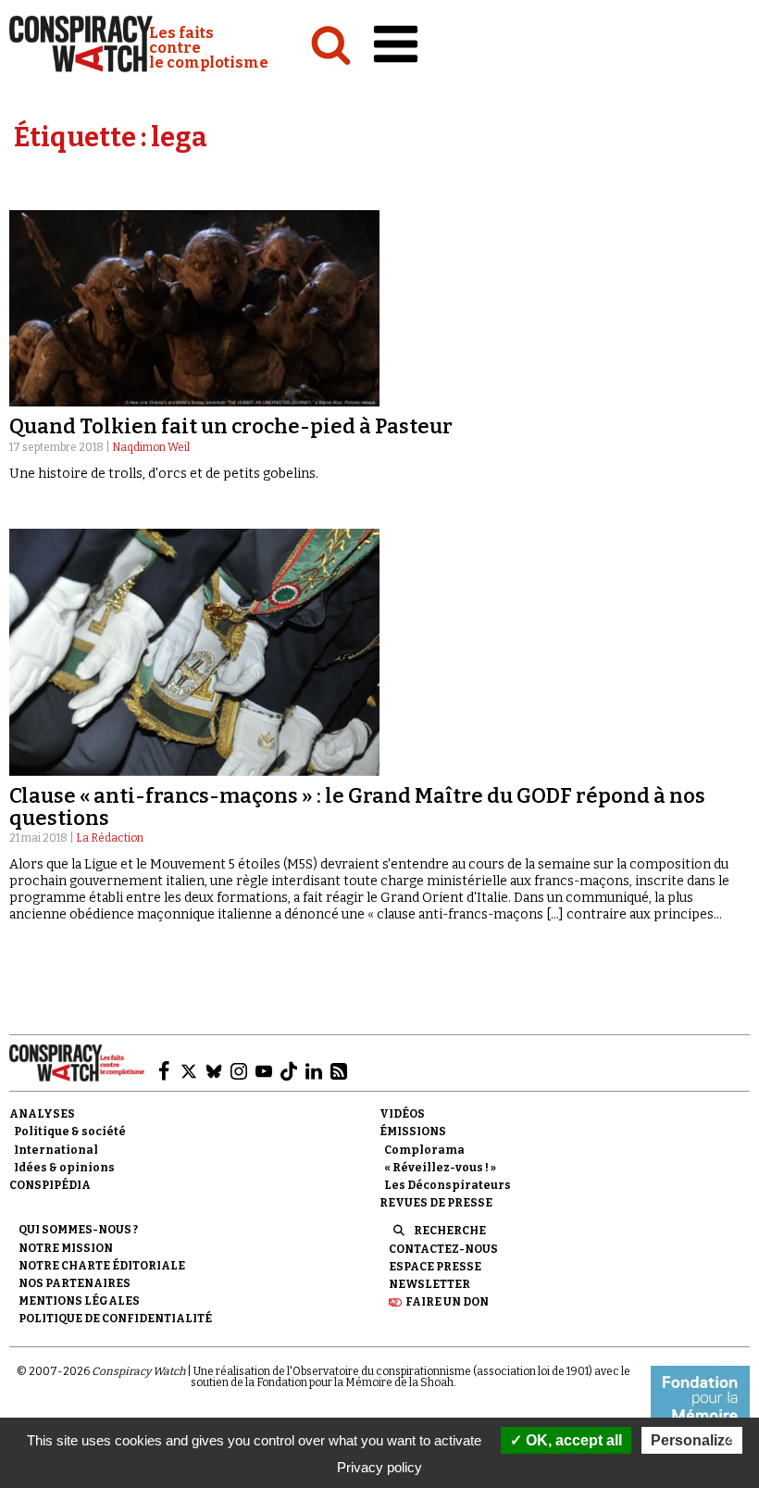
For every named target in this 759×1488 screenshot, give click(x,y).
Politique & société (70, 1131)
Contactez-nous (443, 1249)
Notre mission (66, 1248)
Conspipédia (50, 1185)
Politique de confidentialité (115, 1318)
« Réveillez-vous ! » (440, 1167)
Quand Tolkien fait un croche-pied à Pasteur (231, 426)
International (56, 1150)
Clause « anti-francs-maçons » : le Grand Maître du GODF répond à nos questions (357, 807)
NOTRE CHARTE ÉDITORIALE (102, 1265)
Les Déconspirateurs (447, 1185)
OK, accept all (572, 1440)
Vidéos (402, 1113)
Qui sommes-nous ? (78, 1229)
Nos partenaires (75, 1283)
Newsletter (429, 1284)
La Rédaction (109, 838)
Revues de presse (436, 1202)
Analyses (42, 1113)
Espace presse (435, 1266)
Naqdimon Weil (151, 447)
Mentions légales (79, 1300)
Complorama (424, 1150)
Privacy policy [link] (379, 1467)
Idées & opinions (64, 1167)
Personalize (692, 1440)
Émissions (413, 1131)
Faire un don (447, 1301)
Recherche (450, 1230)
